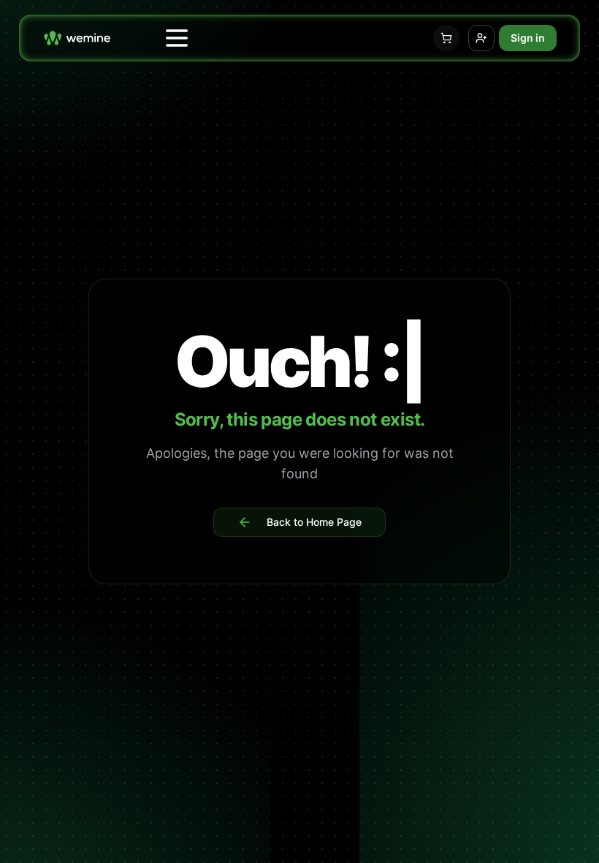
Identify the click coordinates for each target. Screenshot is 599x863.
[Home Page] (77, 38)
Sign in (528, 37)
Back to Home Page (314, 522)
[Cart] (446, 38)
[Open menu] (176, 38)
